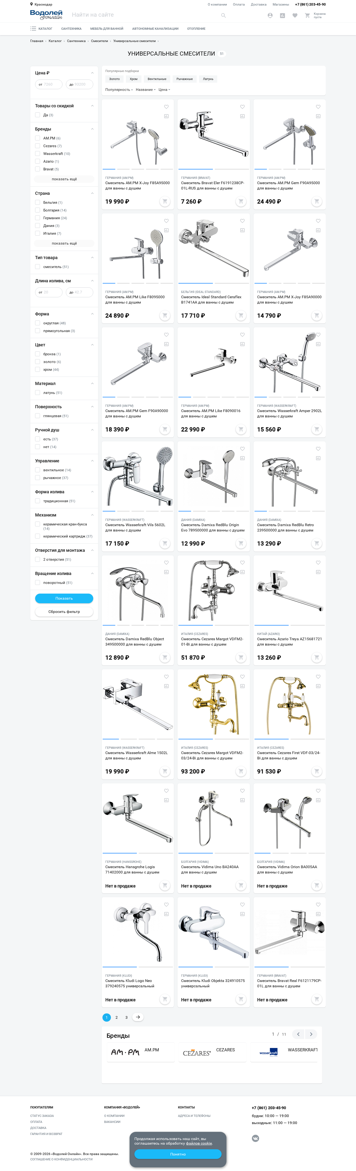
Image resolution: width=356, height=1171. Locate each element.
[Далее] (311, 1034)
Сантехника (71, 28)
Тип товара (46, 257)
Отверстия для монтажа (60, 550)
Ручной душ (47, 429)
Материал (45, 383)
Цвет (40, 344)
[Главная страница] (46, 15)
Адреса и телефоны (194, 1116)
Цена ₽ (42, 72)
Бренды (43, 128)
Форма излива (49, 491)
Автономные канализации (155, 28)
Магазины (281, 4)
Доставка (259, 4)
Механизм (45, 514)
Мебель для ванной (106, 28)
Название (144, 89)
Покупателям (41, 1107)
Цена (163, 89)
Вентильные (157, 79)
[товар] (138, 135)
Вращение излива (53, 573)
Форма (42, 313)
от (40, 84)
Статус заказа (42, 1116)
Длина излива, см (53, 280)
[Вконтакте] (255, 1138)
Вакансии (112, 1122)
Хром (134, 79)
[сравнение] (166, 116)
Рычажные (185, 79)
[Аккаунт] (270, 15)
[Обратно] (298, 1034)
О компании (217, 4)
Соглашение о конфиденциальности (61, 1159)
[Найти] (224, 15)
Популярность (117, 89)
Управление (47, 460)
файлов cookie (199, 1143)
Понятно (178, 1154)
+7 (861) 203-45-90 (310, 4)
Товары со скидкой (54, 105)
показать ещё (64, 179)
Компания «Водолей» (122, 1107)
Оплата (239, 4)
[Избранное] (294, 15)
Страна (42, 193)
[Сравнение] (282, 15)
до (71, 84)
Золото (114, 79)
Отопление (196, 28)
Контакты (186, 1107)
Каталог (45, 28)
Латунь (208, 79)
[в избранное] (166, 107)
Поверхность (48, 406)
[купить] (165, 201)
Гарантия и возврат (46, 1134)
